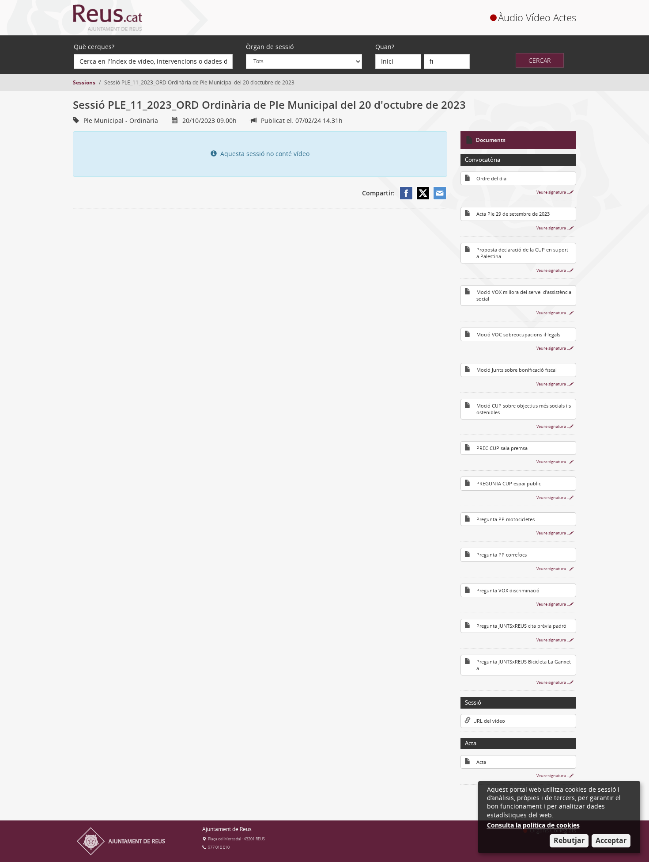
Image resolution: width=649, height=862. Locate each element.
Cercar (539, 60)
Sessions (84, 82)
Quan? (384, 47)
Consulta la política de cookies (533, 825)
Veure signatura (553, 192)
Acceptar (611, 840)
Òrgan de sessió (270, 47)
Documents (491, 140)
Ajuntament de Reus (227, 829)
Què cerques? (94, 47)
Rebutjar (569, 840)
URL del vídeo (488, 721)
